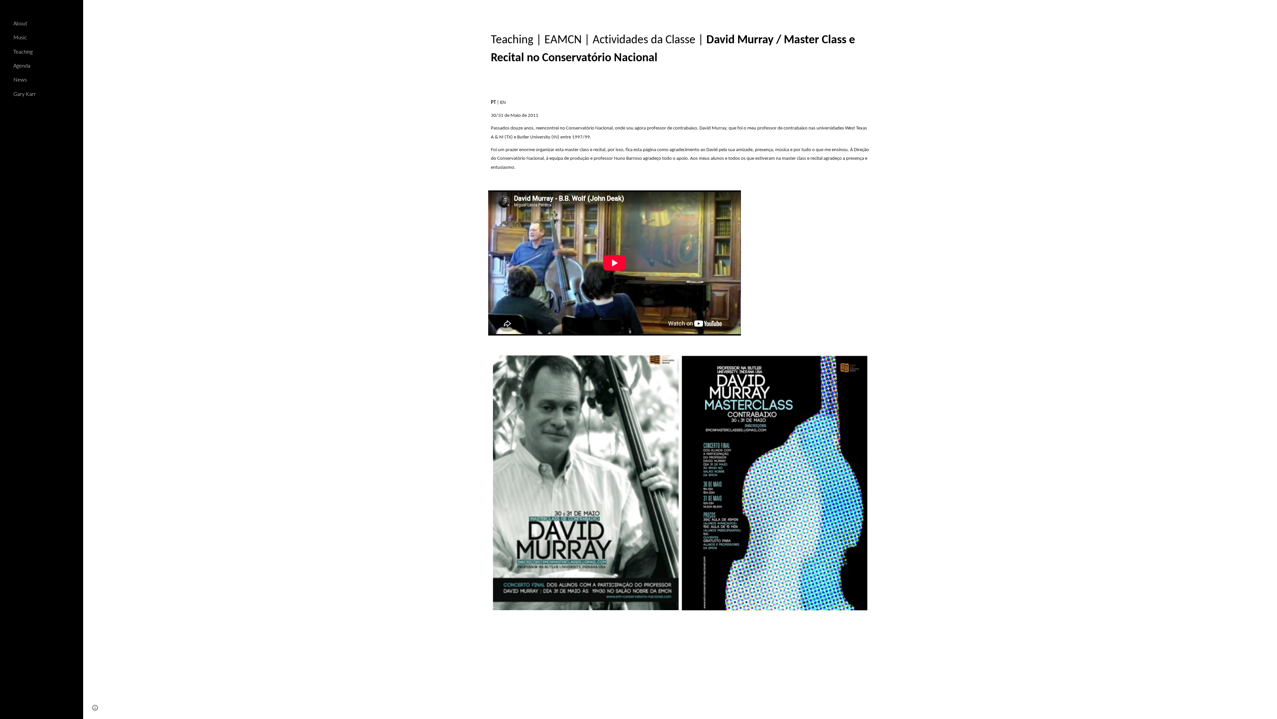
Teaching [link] (23, 51)
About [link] (20, 23)
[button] (1269, 9)
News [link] (20, 79)
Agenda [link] (21, 65)
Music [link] (20, 37)
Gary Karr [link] (24, 94)
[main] (680, 48)
